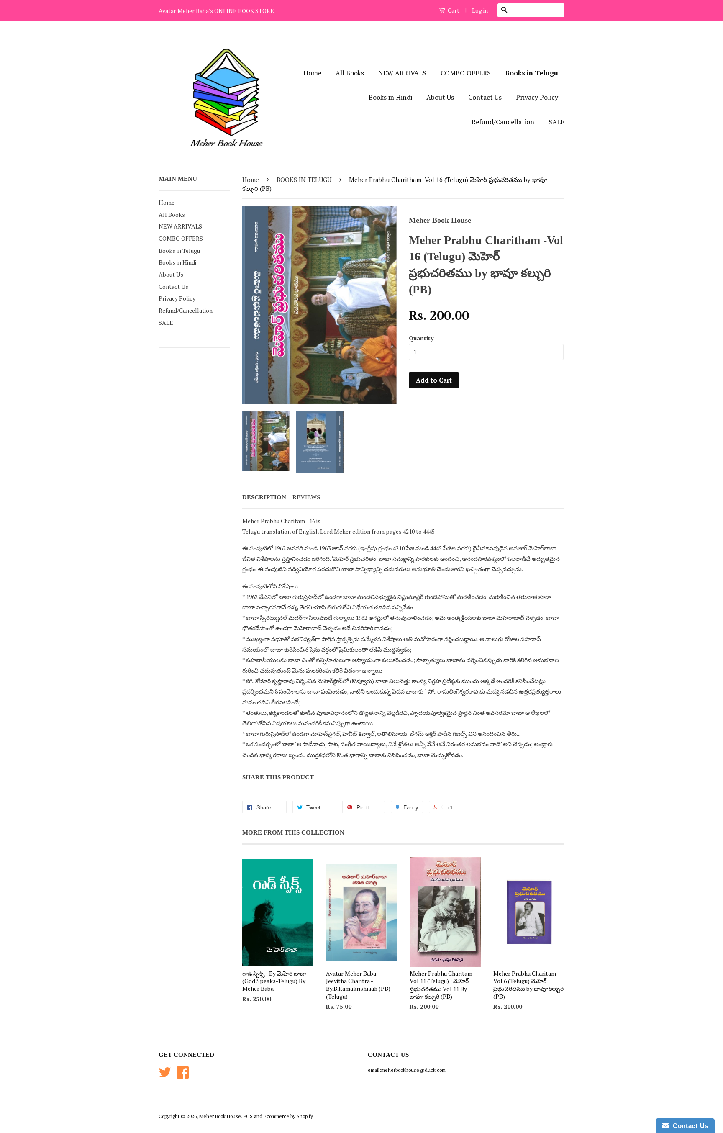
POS (248, 1116)
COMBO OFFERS (466, 72)
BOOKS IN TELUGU (304, 179)
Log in (480, 10)
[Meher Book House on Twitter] (165, 1075)
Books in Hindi (390, 97)
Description (264, 497)
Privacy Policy (537, 97)
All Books (350, 72)
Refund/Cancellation (503, 121)
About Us (440, 97)
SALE (556, 121)
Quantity (421, 338)
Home (312, 72)
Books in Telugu (531, 72)
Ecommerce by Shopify (288, 1116)
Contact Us (485, 97)
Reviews (306, 497)
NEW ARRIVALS (402, 72)
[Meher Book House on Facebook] (183, 1075)
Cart (452, 10)
